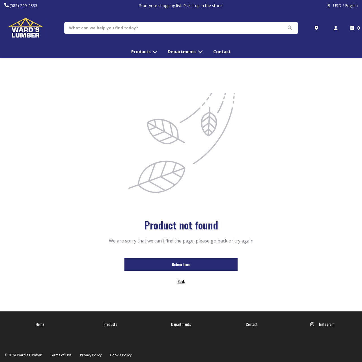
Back (181, 281)
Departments (181, 324)
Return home (181, 264)
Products (110, 324)
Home (40, 324)
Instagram (326, 324)
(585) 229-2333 (23, 5)
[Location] (318, 28)
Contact (252, 324)
